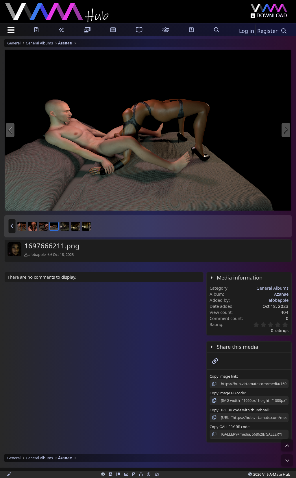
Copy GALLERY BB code (229, 426)
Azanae (281, 294)
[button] (12, 226)
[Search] (284, 31)
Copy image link (223, 376)
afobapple (37, 254)
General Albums (272, 288)
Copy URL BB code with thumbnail (239, 410)
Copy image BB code (227, 392)
